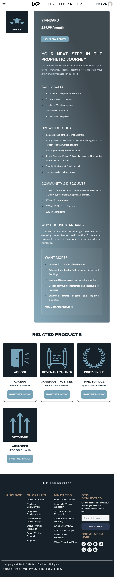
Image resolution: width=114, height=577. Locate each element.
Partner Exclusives (33, 505)
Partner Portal (35, 500)
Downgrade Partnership (34, 520)
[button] (3, 3)
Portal (101, 4)
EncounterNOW (63, 526)
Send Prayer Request (34, 527)
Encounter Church (65, 500)
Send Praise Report (34, 534)
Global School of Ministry (64, 520)
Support (32, 541)
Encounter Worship (60, 536)
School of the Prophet (62, 512)
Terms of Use (20, 568)
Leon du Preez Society (63, 505)
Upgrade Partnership (34, 512)
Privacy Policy (36, 568)
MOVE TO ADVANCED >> (59, 306)
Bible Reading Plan (65, 542)
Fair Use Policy (54, 568)
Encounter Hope (64, 530)
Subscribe (95, 526)
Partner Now (54, 39)
